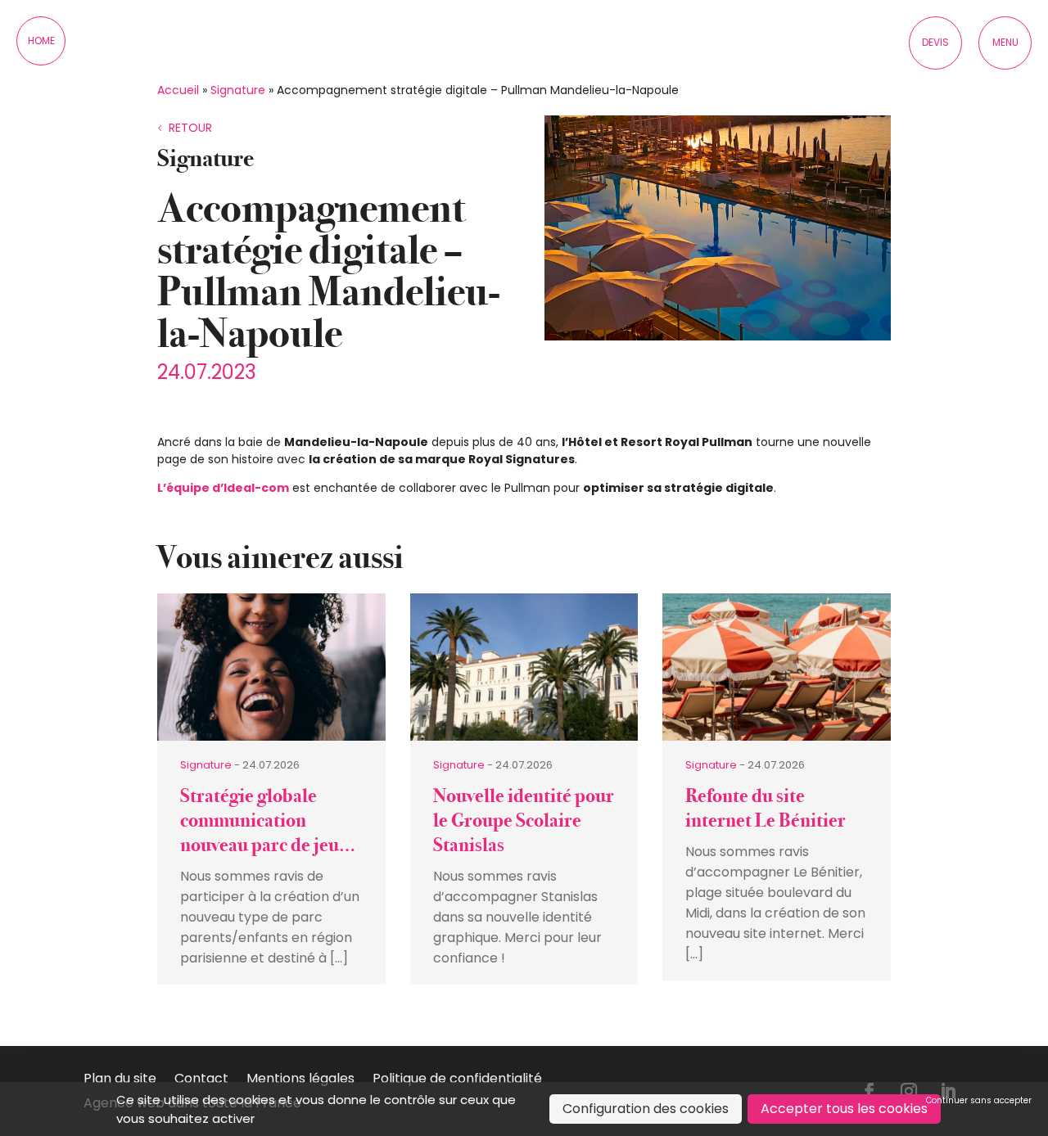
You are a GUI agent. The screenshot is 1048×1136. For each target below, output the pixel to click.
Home (41, 40)
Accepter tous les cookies (844, 1108)
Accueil (178, 90)
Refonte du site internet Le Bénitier (765, 808)
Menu (1005, 42)
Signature (237, 90)
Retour (190, 127)
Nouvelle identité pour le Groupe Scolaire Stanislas (523, 820)
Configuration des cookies (645, 1108)
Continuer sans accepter (979, 1100)
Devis (935, 42)
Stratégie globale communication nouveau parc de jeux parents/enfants (264, 832)
